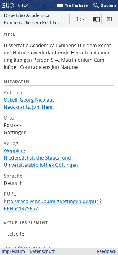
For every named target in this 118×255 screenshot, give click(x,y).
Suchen (104, 5)
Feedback (106, 251)
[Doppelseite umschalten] (96, 19)
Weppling (14, 150)
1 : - (80, 19)
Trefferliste (72, 5)
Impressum (13, 251)
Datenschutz (42, 251)
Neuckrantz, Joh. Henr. (29, 107)
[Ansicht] (109, 19)
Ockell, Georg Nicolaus (29, 99)
